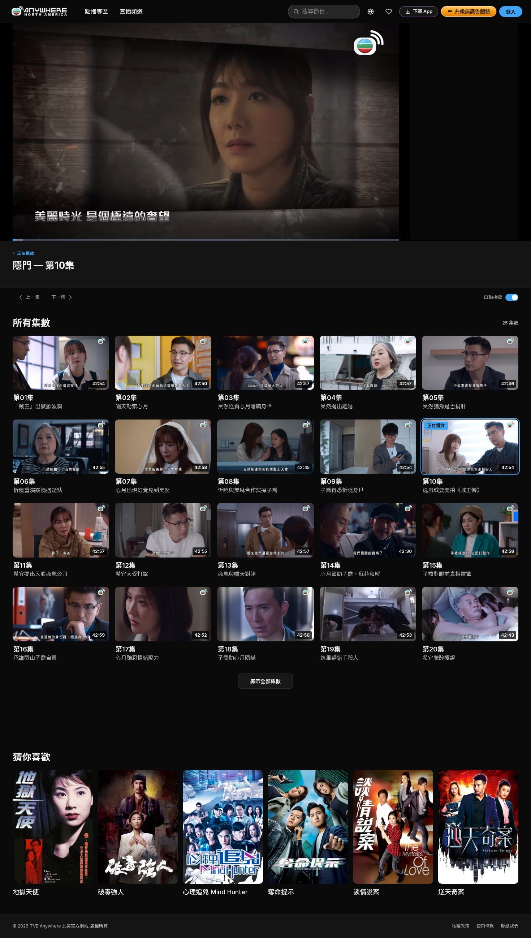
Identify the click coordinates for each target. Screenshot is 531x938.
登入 (511, 12)
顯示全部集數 (265, 681)
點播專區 (96, 11)
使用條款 (485, 926)
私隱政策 (460, 926)
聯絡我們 (509, 926)
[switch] (511, 297)
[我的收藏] (388, 11)
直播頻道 (131, 11)
